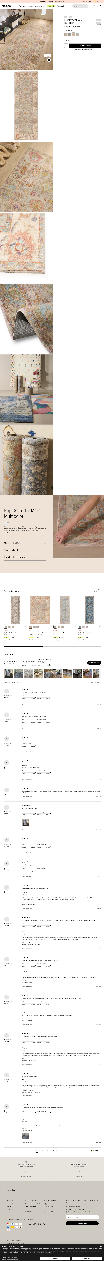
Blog (26, 1214)
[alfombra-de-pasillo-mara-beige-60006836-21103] (5, 627)
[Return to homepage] (6, 6)
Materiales (27, 1209)
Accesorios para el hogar (36, 6)
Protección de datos (49, 1206)
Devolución (9, 1206)
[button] (8, 673)
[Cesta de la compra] (100, 6)
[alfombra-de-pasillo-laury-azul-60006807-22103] (79, 627)
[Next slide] (99, 591)
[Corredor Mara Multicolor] (73, 34)
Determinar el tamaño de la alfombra (34, 1204)
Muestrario (60, 6)
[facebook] (44, 1224)
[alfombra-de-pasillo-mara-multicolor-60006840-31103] (9, 627)
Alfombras (22, 6)
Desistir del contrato (49, 1211)
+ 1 (16, 627)
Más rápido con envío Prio (87, 49)
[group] (12, 661)
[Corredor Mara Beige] (15, 610)
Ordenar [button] (6, 682)
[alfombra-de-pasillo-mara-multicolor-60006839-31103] (13, 627)
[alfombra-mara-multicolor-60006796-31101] (34, 627)
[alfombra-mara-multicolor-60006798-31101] (30, 627)
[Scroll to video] (49, 60)
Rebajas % (51, 6)
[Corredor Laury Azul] (89, 610)
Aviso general (10, 1209)
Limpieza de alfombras (30, 1206)
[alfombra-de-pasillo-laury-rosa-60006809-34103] (83, 627)
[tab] (96, 683)
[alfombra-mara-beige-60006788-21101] (37, 627)
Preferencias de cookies (49, 1209)
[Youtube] (34, 1224)
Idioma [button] (12, 682)
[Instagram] (39, 1224)
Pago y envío (47, 1204)
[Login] (98, 6)
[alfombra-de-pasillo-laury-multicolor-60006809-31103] (87, 627)
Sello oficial (28, 1211)
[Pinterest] (29, 1224)
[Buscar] (86, 6)
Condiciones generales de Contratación (16, 1243)
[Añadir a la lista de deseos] (66, 46)
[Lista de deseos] (95, 6)
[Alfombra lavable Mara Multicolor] (40, 610)
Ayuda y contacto (86, 1)
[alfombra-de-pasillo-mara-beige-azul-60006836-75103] (62, 627)
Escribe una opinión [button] (94, 662)
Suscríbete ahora (82, 1223)
